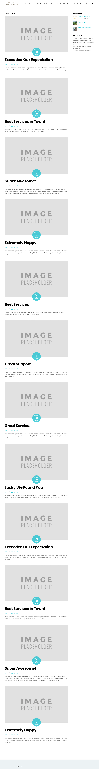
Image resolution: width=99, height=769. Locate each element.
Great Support (18, 364)
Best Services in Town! (25, 121)
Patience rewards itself (84, 28)
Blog (56, 3)
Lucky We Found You (24, 487)
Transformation (82, 22)
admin (6, 64)
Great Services (18, 425)
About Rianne (48, 3)
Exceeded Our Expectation (29, 59)
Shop (73, 3)
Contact (79, 3)
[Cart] (92, 3)
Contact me (77, 55)
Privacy (87, 3)
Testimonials (14, 64)
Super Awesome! (20, 181)
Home (39, 3)
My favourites (64, 3)
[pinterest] (25, 3)
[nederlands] (33, 3)
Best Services (17, 304)
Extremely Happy (20, 242)
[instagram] (29, 3)
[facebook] (21, 3)
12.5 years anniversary (84, 16)
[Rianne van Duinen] (11, 4)
